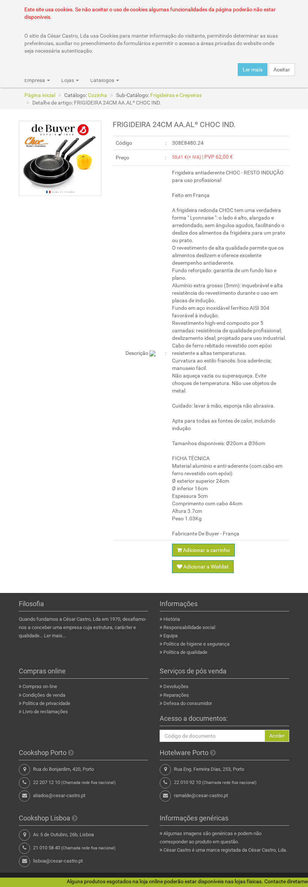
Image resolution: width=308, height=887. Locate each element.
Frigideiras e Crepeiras (176, 95)
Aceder (276, 735)
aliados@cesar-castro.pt (59, 795)
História (171, 619)
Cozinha (97, 95)
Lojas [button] (68, 80)
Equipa (170, 635)
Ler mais (253, 70)
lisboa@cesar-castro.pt (58, 861)
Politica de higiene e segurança (196, 644)
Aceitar (281, 70)
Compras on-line (40, 686)
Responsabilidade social (189, 627)
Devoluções (176, 686)
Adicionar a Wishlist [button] (205, 567)
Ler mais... (55, 635)
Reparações (176, 695)
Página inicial (39, 95)
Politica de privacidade (46, 703)
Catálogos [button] (102, 80)
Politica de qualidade (185, 652)
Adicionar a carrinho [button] (206, 550)
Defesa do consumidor (187, 703)
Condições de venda (44, 695)
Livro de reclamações (45, 711)
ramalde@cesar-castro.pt (201, 795)
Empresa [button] (35, 80)
